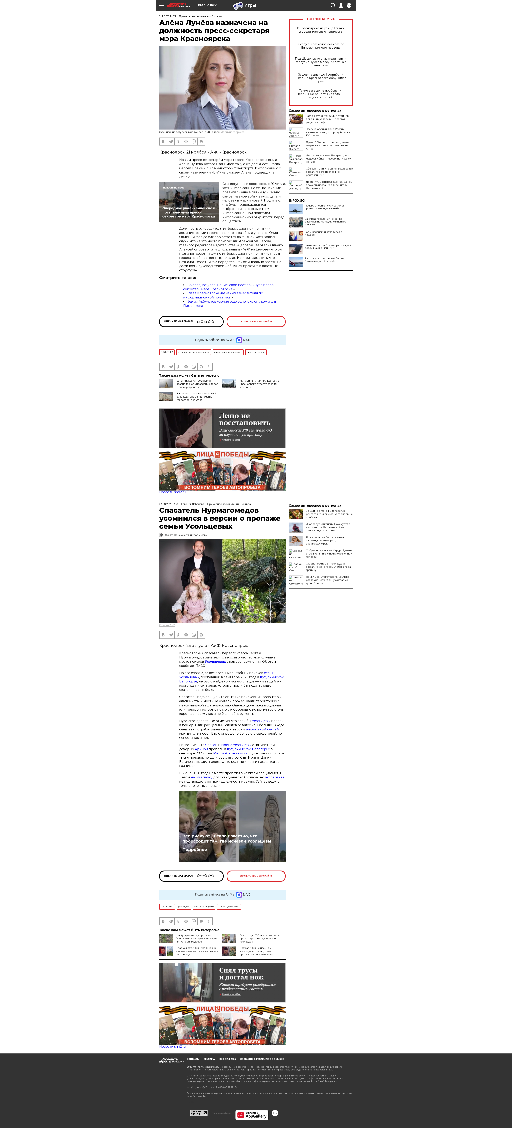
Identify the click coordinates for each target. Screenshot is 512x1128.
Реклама (209, 1059)
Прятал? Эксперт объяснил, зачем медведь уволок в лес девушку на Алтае (327, 145)
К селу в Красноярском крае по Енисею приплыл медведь (320, 46)
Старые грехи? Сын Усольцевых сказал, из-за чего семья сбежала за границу (197, 951)
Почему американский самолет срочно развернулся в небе (324, 207)
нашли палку (201, 777)
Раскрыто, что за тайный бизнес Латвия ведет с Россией (325, 260)
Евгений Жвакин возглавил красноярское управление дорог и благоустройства (197, 384)
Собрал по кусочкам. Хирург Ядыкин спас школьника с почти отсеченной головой (329, 553)
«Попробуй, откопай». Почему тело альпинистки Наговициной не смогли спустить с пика (328, 527)
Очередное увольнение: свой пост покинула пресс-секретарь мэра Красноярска (228, 287)
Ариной (201, 749)
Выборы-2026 (227, 1059)
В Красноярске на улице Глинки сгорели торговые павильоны (321, 30)
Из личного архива (232, 132)
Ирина (226, 745)
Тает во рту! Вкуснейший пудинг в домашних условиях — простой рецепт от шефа (327, 119)
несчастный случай (262, 729)
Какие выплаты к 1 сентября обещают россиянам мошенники (328, 246)
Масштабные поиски (230, 753)
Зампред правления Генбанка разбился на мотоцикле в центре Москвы (325, 221)
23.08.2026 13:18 (168, 504)
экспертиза (274, 777)
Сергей (211, 745)
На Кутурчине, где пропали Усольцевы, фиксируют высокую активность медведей (196, 938)
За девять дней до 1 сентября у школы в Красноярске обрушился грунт (321, 78)
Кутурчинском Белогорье (248, 749)
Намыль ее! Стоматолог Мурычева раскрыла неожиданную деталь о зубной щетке (327, 580)
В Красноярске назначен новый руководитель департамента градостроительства (196, 396)
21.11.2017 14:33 (167, 16)
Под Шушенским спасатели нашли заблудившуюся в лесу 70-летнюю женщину (321, 62)
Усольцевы (261, 721)
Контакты (193, 1059)
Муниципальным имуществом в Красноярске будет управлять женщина (259, 384)
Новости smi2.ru (172, 492)
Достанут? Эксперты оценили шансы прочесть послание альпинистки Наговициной (329, 185)
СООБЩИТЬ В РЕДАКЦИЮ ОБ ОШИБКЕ (262, 1059)
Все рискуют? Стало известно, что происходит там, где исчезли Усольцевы (226, 839)
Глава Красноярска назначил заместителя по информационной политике (223, 295)
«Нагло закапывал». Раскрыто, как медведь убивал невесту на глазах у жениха (328, 158)
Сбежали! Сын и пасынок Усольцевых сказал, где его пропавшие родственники (329, 172)
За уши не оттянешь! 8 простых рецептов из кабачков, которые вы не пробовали (329, 514)
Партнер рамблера (221, 1113)
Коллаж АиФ (167, 625)
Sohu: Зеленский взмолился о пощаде (323, 233)
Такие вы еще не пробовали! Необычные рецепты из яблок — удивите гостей (321, 94)
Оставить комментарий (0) (256, 321)
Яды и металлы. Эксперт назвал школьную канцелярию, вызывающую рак (325, 540)
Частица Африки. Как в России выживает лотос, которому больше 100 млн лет (328, 132)
